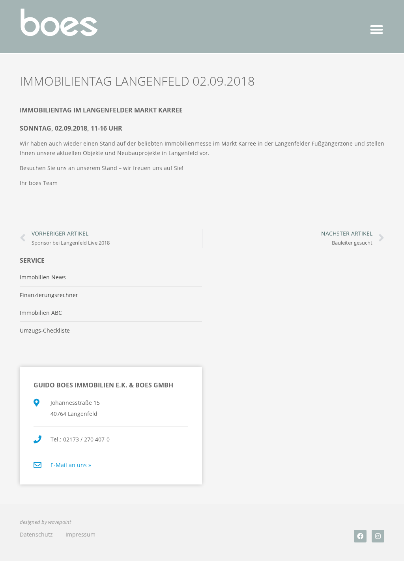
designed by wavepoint (45, 522)
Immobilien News (43, 277)
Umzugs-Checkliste (45, 330)
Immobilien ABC (41, 312)
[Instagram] (378, 536)
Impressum (80, 534)
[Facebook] (360, 536)
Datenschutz (36, 534)
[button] (377, 29)
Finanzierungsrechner (49, 295)
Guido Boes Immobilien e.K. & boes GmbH (103, 385)
